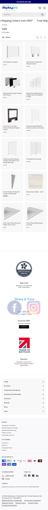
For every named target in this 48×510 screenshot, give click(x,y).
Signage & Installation (9, 425)
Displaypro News (7, 448)
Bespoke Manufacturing (9, 430)
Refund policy (21, 503)
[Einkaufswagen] (39, 8)
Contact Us (5, 443)
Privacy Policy (33, 503)
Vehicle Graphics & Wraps (10, 428)
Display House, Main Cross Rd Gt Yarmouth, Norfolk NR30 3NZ (20, 487)
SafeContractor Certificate (12, 500)
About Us (4, 445)
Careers (4, 450)
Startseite (4, 25)
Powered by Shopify (9, 505)
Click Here (24, 326)
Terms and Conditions (32, 500)
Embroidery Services (8, 435)
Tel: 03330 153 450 (24, 2)
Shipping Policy (7, 503)
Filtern (7, 37)
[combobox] (24, 14)
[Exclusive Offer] (24, 307)
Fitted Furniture (6, 433)
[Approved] (24, 269)
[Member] (24, 345)
